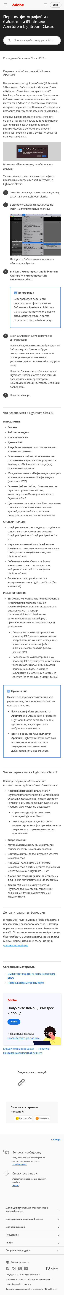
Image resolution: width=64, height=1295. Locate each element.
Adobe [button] (9, 1242)
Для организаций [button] (15, 1226)
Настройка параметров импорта (26, 982)
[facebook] (7, 1268)
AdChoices (52, 1289)
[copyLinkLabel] (21, 1085)
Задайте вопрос (19, 1164)
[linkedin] (26, 1268)
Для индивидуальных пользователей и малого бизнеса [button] (27, 1209)
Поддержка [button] (12, 1234)
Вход (55, 4)
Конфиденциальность (16, 1279)
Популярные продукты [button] (18, 1250)
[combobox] (32, 40)
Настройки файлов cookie (17, 1284)
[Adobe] (18, 5)
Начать (15, 1185)
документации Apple (15, 945)
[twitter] (20, 1268)
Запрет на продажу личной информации (24, 1289)
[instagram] (13, 1268)
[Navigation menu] (5, 5)
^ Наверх (55, 1139)
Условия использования (39, 1279)
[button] (45, 5)
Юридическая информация (18, 1048)
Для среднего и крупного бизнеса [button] (24, 1219)
